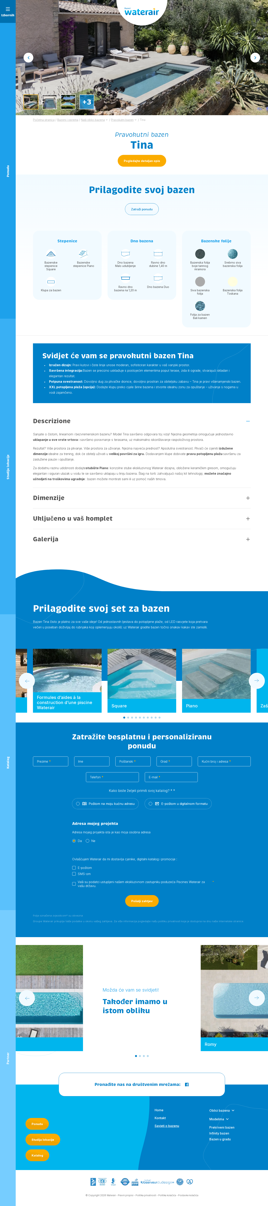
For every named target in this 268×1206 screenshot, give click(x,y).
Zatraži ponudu (142, 209)
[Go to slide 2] (128, 718)
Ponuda (37, 1124)
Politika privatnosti (146, 1195)
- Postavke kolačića (187, 1195)
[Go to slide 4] (136, 718)
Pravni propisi (125, 1195)
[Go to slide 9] (156, 718)
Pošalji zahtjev (142, 901)
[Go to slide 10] (159, 718)
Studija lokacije (43, 1140)
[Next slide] (255, 58)
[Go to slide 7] (148, 718)
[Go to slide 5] (140, 718)
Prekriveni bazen (221, 1127)
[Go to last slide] (28, 58)
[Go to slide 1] (124, 718)
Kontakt (160, 1118)
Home (159, 1110)
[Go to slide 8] (152, 718)
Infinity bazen (219, 1133)
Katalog (37, 1155)
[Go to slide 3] (132, 718)
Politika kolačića (167, 1195)
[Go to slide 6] (144, 718)
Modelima (216, 1119)
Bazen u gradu (220, 1139)
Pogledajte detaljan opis (142, 161)
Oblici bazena (219, 1110)
